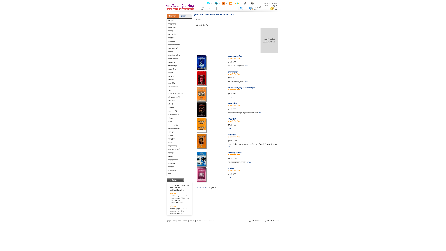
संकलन (170, 118)
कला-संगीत (171, 83)
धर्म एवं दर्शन (171, 76)
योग (169, 90)
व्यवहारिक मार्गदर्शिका (174, 45)
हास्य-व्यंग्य (171, 41)
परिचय (207, 14)
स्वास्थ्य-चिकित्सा (173, 87)
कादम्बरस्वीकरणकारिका (235, 56)
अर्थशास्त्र (171, 108)
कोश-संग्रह (171, 104)
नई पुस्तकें (171, 20)
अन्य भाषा (171, 132)
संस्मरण (170, 52)
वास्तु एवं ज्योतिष (173, 111)
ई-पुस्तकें (183, 16)
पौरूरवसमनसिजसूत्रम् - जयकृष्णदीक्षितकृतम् (241, 87)
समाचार (212, 14)
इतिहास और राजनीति (174, 97)
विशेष (169, 174)
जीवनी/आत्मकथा (173, 59)
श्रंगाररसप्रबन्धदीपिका (235, 152)
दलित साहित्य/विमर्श (174, 149)
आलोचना (171, 135)
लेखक (266, 3)
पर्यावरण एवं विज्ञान (173, 125)
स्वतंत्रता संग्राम (173, 160)
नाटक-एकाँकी (172, 34)
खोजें (201, 14)
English (274, 6)
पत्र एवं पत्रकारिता (174, 128)
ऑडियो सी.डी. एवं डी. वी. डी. (176, 94)
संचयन (170, 142)
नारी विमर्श (171, 80)
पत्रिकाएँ (170, 153)
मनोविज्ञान (171, 167)
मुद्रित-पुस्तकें (172, 16)
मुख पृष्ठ (196, 14)
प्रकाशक (274, 3)
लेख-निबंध (171, 38)
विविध (170, 121)
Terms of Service (208, 221)
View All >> (202, 187)
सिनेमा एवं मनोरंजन (173, 115)
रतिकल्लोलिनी (232, 119)
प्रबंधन (170, 156)
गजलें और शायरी (173, 48)
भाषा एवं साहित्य (172, 66)
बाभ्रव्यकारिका (232, 103)
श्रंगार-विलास (172, 170)
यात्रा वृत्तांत (171, 62)
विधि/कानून (171, 163)
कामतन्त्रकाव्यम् (233, 72)
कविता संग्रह (172, 27)
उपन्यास (170, 31)
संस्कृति (170, 73)
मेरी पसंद (225, 14)
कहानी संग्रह (172, 24)
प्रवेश (232, 14)
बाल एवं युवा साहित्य (174, 55)
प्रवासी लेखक (172, 69)
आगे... (247, 66)
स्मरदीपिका (231, 168)
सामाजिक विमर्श (172, 146)
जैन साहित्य (171, 139)
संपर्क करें (219, 14)
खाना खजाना (172, 101)
